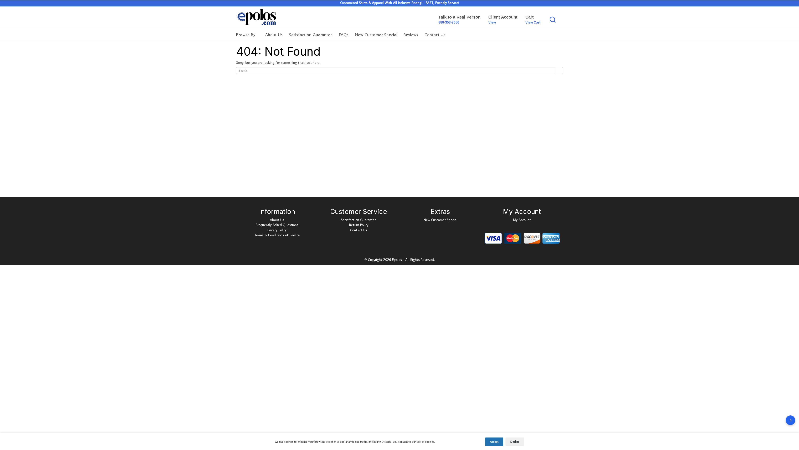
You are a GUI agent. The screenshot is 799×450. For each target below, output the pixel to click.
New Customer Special (440, 220)
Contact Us (358, 230)
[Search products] (553, 20)
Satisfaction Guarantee (358, 220)
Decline (514, 442)
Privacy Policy (277, 230)
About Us (277, 220)
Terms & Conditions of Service (277, 235)
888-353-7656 (448, 22)
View (492, 22)
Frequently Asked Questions (277, 224)
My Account (522, 220)
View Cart (532, 22)
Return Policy (358, 224)
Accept (494, 442)
